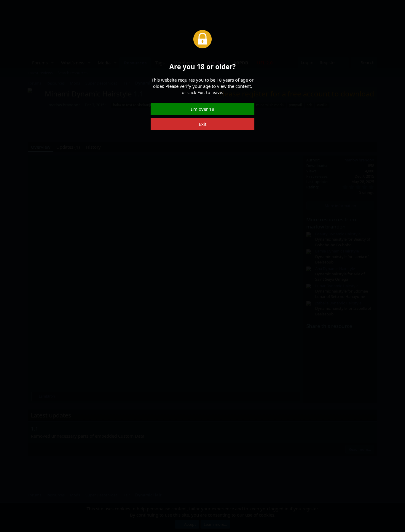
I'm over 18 (202, 109)
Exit (202, 124)
